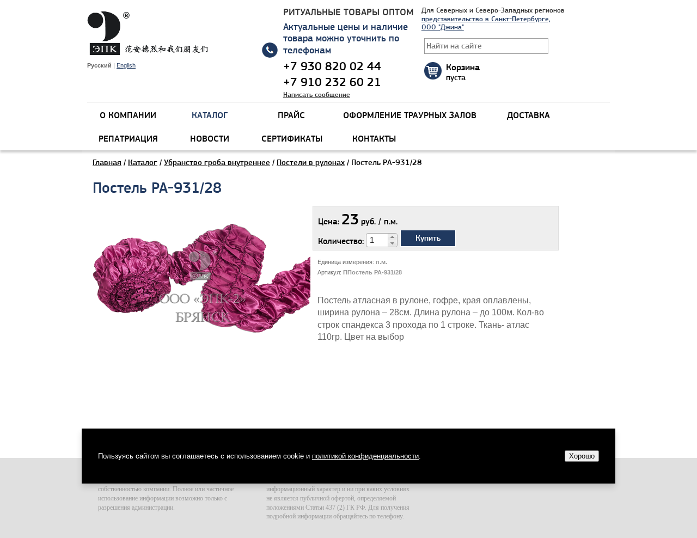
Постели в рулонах (311, 162)
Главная (107, 162)
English (126, 65)
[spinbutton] (377, 240)
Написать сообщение (316, 94)
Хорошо (582, 456)
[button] (392, 237)
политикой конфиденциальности (365, 456)
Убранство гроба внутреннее (217, 162)
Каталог (142, 162)
